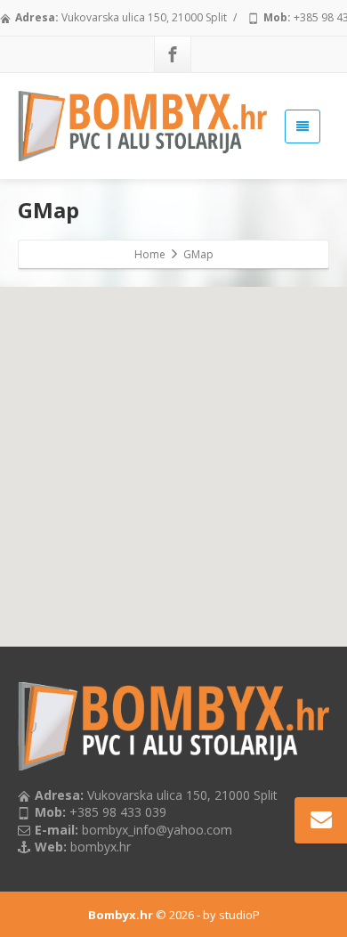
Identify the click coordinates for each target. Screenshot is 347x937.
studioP (239, 915)
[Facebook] (172, 54)
